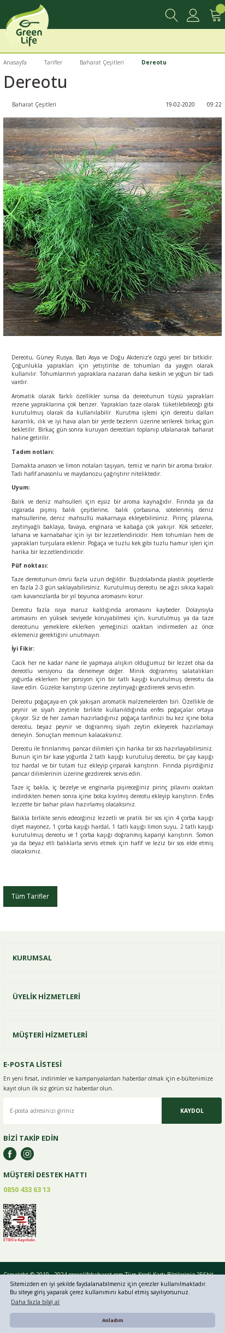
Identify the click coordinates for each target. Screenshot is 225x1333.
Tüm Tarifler (30, 896)
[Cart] (215, 15)
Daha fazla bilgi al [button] (35, 1302)
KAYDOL (192, 1110)
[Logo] (39, 28)
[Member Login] (193, 15)
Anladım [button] (112, 1320)
